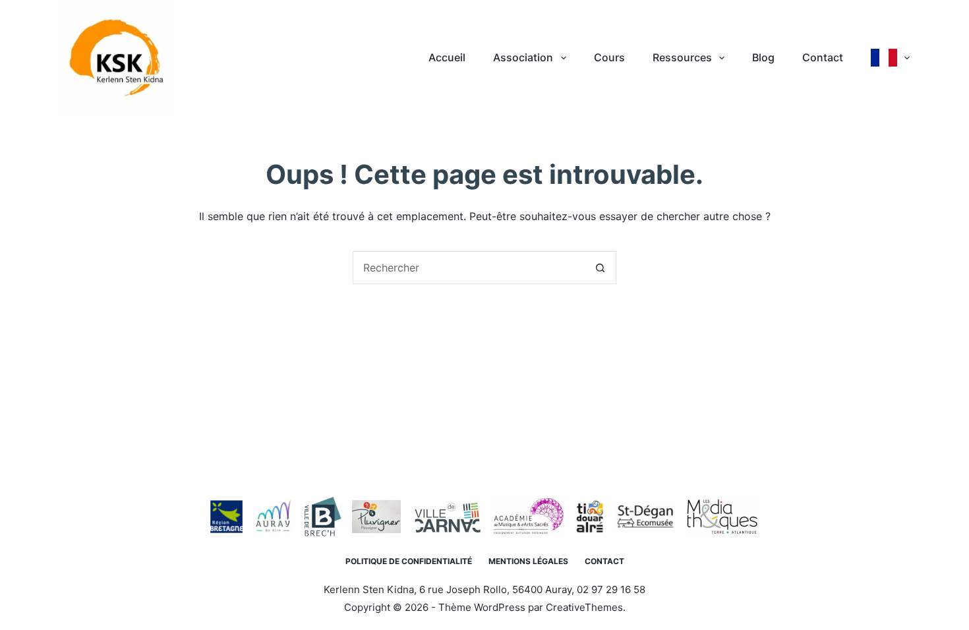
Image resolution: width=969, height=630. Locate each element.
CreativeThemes (584, 607)
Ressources (682, 57)
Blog (763, 57)
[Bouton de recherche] (600, 267)
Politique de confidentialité (408, 561)
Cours (609, 57)
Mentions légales (528, 561)
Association (523, 57)
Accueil (446, 57)
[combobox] (468, 267)
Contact (822, 57)
